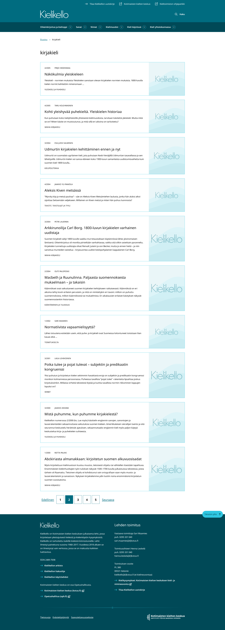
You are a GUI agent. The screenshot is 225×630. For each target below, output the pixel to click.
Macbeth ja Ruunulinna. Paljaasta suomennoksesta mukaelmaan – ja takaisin (85, 279)
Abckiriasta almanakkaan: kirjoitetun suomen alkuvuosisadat (93, 459)
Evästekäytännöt (61, 617)
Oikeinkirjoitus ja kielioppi (53, 27)
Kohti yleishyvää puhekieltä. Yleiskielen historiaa (83, 111)
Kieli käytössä (134, 27)
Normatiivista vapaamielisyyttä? (70, 327)
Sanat (79, 27)
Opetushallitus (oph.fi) (57, 596)
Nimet (94, 27)
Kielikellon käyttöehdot (56, 577)
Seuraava (108, 500)
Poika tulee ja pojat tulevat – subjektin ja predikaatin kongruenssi (86, 366)
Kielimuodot (112, 27)
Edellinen (48, 500)
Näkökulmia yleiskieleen (64, 74)
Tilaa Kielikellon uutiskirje (132, 589)
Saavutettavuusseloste (82, 617)
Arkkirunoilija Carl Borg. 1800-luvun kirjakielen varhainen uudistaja (90, 230)
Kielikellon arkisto (53, 565)
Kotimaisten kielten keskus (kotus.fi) (64, 590)
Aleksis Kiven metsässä (63, 190)
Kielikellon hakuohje (54, 571)
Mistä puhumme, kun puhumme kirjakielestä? (81, 414)
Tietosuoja (45, 617)
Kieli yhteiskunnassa (160, 27)
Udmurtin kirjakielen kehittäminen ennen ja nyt (82, 149)
